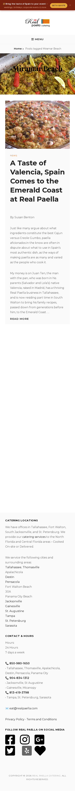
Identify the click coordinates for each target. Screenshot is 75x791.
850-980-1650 (19, 663)
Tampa (10, 616)
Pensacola (12, 582)
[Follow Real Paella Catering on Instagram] (25, 741)
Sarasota (11, 625)
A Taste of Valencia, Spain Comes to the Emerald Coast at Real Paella (37, 181)
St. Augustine (14, 611)
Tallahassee (13, 567)
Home (18, 48)
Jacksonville (13, 601)
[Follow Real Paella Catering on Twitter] (10, 752)
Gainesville (12, 606)
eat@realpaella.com (23, 708)
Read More (19, 318)
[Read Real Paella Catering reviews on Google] (39, 741)
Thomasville (31, 567)
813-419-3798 (19, 692)
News (13, 155)
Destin (9, 577)
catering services (34, 537)
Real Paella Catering (46, 775)
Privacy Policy (14, 719)
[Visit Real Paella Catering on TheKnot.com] (40, 752)
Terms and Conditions (42, 719)
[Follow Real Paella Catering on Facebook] (10, 741)
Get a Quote (58, 5)
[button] (37, 39)
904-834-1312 (19, 678)
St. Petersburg (15, 620)
